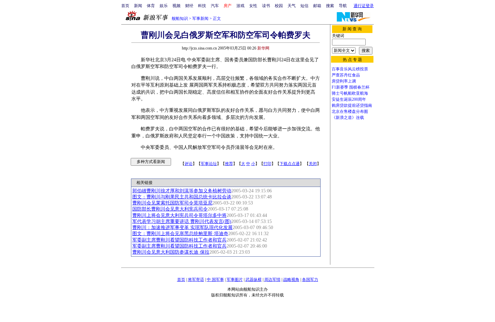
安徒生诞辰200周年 (349, 99)
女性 (253, 5)
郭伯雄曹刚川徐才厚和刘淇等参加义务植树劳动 (181, 190)
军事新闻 (200, 18)
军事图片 (235, 279)
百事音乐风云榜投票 (350, 69)
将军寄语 (196, 279)
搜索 (330, 5)
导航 (343, 5)
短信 (304, 5)
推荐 (229, 163)
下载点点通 (289, 163)
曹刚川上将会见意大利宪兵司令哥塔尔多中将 (179, 215)
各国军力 (310, 279)
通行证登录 (364, 5)
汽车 (215, 5)
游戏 (240, 5)
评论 (189, 163)
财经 (189, 5)
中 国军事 (215, 279)
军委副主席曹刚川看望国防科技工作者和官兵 (179, 240)
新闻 (138, 5)
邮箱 (317, 5)
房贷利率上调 (344, 81)
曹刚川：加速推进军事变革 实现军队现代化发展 (182, 227)
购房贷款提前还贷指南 (352, 105)
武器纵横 (253, 279)
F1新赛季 (340, 87)
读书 (266, 5)
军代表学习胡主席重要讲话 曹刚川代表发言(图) (181, 221)
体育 (151, 5)
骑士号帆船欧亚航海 (350, 93)
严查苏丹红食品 (346, 75)
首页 (125, 5)
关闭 (313, 163)
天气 (292, 5)
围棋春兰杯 (359, 87)
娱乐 (164, 5)
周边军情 (272, 279)
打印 (267, 163)
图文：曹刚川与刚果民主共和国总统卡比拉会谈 (181, 196)
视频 (176, 5)
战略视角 (291, 279)
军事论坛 (209, 163)
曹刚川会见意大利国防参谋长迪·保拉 (170, 252)
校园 (279, 5)
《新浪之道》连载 (348, 117)
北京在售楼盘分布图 (350, 111)
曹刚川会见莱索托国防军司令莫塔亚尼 (172, 202)
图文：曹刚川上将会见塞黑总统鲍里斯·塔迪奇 (180, 233)
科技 (202, 5)
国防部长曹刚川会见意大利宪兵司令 (170, 209)
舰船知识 (180, 18)
